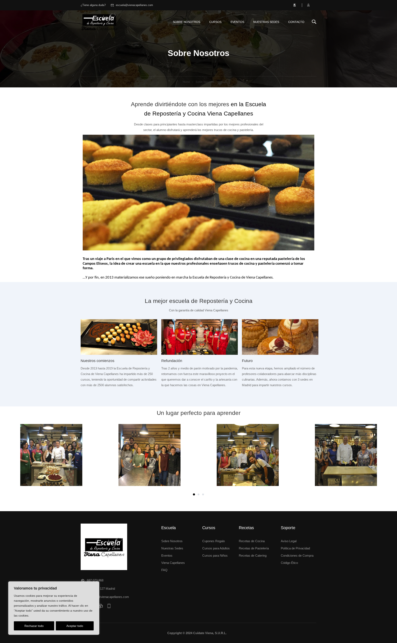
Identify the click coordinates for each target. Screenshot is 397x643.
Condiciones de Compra (297, 555)
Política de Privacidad (295, 548)
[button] (194, 494)
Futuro (247, 361)
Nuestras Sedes (266, 22)
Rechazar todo (34, 626)
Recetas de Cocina (252, 541)
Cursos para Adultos (216, 548)
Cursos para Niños (215, 555)
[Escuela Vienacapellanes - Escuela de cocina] (99, 21)
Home (186, 81)
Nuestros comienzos (97, 361)
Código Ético (289, 562)
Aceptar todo (74, 626)
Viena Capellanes (173, 562)
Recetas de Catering (253, 555)
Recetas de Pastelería (254, 548)
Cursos (215, 22)
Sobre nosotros (186, 22)
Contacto (296, 22)
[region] (53, 608)
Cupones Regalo (213, 541)
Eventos (237, 22)
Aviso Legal (289, 541)
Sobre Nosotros (172, 541)
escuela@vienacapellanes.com (134, 5)
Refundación (171, 361)
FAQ (164, 570)
